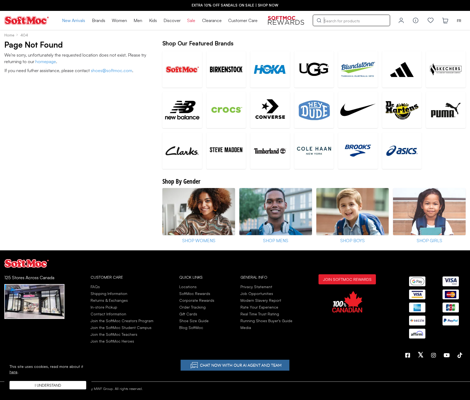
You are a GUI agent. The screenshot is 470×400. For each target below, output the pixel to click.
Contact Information (108, 314)
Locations (188, 286)
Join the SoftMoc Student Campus (121, 327)
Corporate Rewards (196, 300)
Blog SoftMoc (191, 327)
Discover (172, 20)
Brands (98, 20)
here (13, 372)
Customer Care (243, 20)
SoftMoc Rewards (194, 293)
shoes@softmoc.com (111, 70)
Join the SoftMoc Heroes (112, 341)
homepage (45, 61)
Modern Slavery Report (260, 300)
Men (138, 20)
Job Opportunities (256, 293)
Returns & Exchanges (109, 300)
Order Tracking (192, 307)
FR (459, 20)
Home (9, 35)
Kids (153, 20)
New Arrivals (73, 20)
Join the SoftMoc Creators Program (122, 320)
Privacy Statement (256, 286)
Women (119, 20)
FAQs (95, 286)
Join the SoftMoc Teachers (114, 334)
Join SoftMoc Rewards (347, 279)
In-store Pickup (104, 307)
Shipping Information (109, 293)
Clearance (212, 20)
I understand (48, 385)
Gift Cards (188, 314)
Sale (191, 20)
